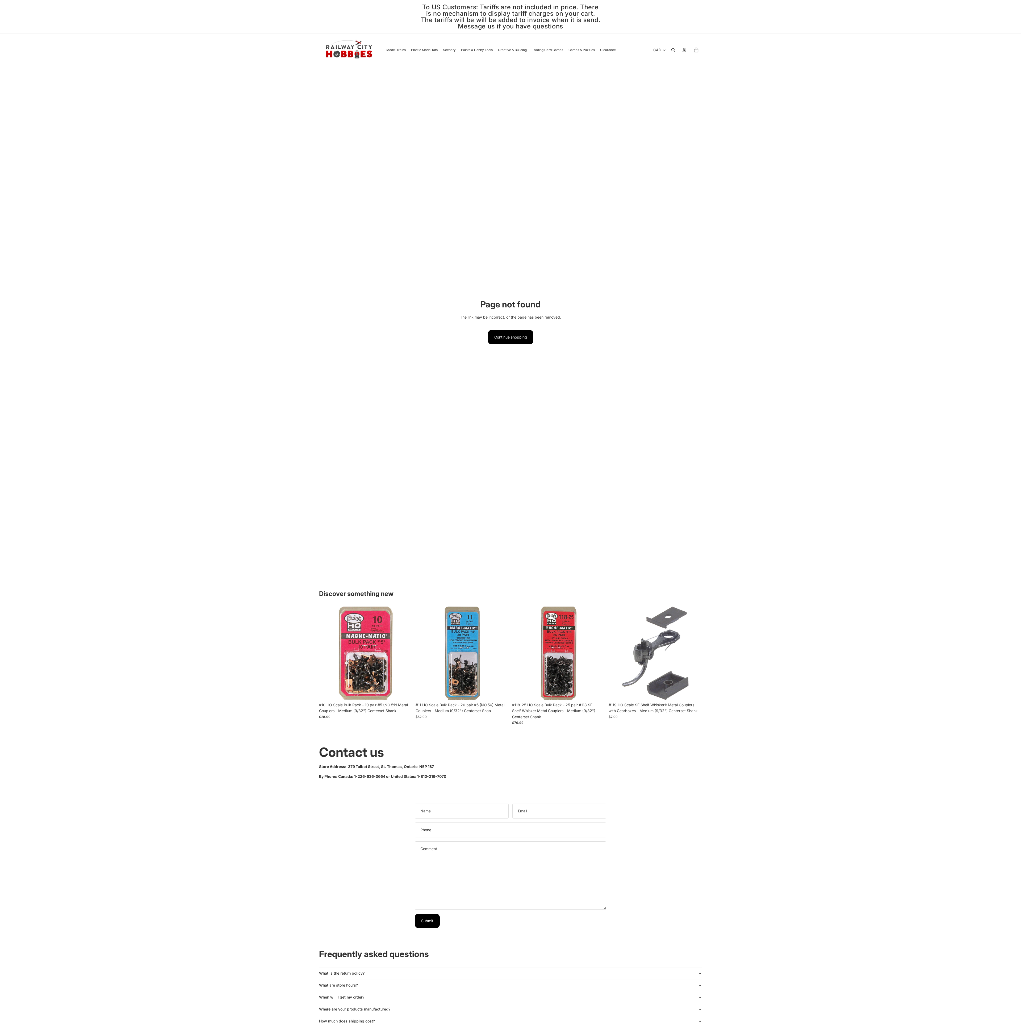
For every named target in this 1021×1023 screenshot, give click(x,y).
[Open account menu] (684, 50)
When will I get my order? (341, 997)
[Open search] (673, 50)
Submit (427, 920)
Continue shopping (510, 337)
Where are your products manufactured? (354, 1009)
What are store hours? (338, 985)
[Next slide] (597, 653)
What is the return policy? (342, 973)
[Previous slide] (520, 653)
